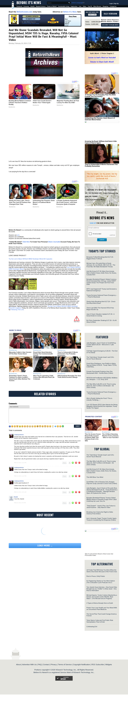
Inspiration (74, 6)
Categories (113, 6)
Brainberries (12, 207)
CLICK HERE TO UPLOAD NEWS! (110, 25)
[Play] (102, 40)
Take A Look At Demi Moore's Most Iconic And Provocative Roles (99, 554)
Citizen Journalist (54, 242)
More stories (35, 23)
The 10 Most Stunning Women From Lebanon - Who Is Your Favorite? (110, 435)
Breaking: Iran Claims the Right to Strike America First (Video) (99, 513)
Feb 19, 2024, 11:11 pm (20, 462)
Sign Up (116, 3)
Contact (46, 665)
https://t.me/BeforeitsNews (95, 200)
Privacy (54, 665)
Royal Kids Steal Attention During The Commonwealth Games (43, 353)
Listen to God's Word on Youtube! (102, 58)
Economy (26, 6)
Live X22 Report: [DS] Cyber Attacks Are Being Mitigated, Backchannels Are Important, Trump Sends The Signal (101, 406)
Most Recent (97, 6)
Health (32, 6)
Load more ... (44, 545)
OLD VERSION (110, 13)
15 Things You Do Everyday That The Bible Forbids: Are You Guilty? (100, 95)
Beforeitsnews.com (24, 12)
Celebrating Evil (91, 626)
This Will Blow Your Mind (94, 477)
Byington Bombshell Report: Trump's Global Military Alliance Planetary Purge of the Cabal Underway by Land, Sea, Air (101, 499)
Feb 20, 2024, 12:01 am (20, 492)
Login (111, 3)
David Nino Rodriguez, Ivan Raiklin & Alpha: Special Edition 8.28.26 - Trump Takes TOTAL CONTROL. (101, 365)
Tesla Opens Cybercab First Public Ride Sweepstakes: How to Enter (99, 621)
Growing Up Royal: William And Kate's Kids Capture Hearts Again (101, 142)
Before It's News (28, 2)
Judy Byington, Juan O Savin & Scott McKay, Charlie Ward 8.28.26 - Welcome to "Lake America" (101, 344)
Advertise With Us (29, 665)
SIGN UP (93, 223)
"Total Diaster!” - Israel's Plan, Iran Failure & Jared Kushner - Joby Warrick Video (100, 506)
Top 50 (90, 6)
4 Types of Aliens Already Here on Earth (99, 603)
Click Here (26, 242)
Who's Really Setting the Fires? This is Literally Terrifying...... (99, 399)
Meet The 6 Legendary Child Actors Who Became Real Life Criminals (43, 377)
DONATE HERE (92, 14)
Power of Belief (52, 6)
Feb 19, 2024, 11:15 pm (20, 476)
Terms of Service (65, 665)
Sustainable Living (63, 6)
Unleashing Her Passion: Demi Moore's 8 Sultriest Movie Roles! (44, 202)
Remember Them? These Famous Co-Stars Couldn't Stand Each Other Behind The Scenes (19, 378)
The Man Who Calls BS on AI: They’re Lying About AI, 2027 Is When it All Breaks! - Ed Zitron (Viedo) (101, 385)
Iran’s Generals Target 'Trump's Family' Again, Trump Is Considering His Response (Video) (101, 519)
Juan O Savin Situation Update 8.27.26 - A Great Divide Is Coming (100, 315)
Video (84, 6)
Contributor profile (26, 23)
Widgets (108, 665)
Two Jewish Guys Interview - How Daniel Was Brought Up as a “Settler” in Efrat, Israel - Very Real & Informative (101, 588)
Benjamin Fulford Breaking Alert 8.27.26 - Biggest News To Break (100, 258)
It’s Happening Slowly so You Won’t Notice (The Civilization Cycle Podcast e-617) (100, 581)
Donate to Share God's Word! (102, 62)
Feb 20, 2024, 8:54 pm (20, 502)
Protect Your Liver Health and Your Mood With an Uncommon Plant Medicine (101, 608)
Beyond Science (41, 6)
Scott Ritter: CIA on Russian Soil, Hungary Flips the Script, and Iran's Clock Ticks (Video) (101, 482)
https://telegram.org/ (110, 193)
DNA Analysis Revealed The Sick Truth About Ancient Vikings (69, 376)
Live (80, 6)
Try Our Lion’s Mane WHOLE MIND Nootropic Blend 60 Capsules (30, 259)
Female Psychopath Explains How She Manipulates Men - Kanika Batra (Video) (99, 372)
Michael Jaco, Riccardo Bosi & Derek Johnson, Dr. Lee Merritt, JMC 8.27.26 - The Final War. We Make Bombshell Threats (100, 265)
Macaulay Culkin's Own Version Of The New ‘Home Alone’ (20, 353)
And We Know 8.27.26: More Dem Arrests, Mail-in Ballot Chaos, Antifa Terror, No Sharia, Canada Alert (101, 273)
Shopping (105, 6)
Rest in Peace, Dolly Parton (95, 576)
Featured (19, 6)
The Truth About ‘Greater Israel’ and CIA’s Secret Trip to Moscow (100, 358)
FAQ (40, 665)
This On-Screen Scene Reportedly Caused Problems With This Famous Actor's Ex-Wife (93, 437)
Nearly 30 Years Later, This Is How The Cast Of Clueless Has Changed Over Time (20, 202)
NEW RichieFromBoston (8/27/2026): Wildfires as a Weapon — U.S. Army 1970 (101, 378)
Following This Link (17, 309)
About (18, 665)
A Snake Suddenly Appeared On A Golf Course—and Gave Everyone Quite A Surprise (67, 202)
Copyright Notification (81, 665)
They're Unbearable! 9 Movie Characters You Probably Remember (68, 353)
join (18, 235)
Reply (64, 462)
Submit (102, 240)
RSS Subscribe (98, 665)
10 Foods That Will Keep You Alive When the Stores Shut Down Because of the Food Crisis (101, 570)
